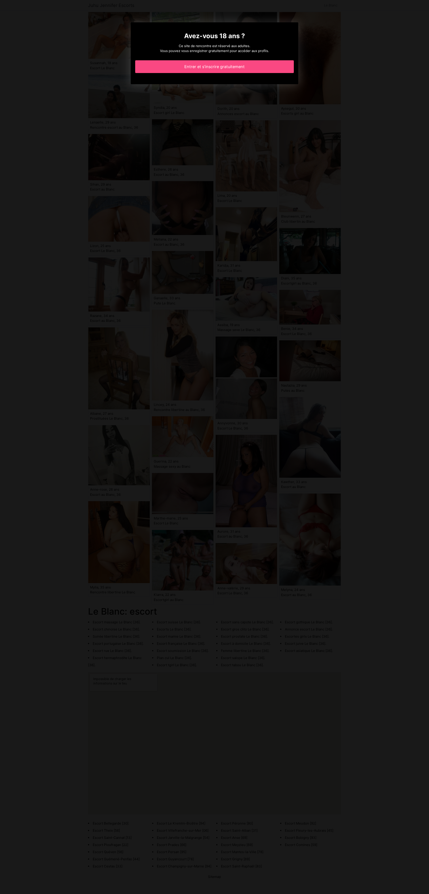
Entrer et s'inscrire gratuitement (214, 66)
